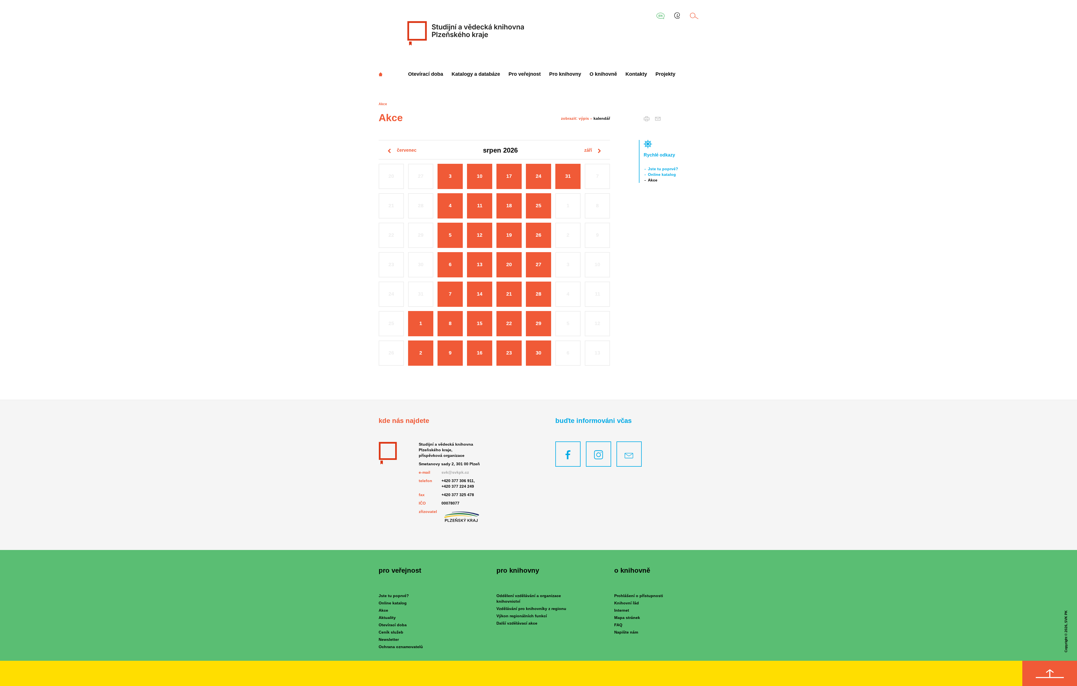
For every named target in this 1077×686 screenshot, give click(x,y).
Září (588, 150)
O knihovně (603, 74)
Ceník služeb (391, 632)
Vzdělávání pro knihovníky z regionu (531, 608)
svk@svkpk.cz (455, 472)
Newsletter (389, 639)
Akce (652, 180)
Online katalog (662, 174)
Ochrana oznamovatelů (401, 646)
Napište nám (626, 632)
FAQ (618, 625)
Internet (621, 610)
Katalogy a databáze (476, 74)
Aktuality (387, 617)
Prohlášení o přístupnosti (638, 595)
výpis (584, 118)
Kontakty (636, 74)
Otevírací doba (425, 74)
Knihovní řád (626, 603)
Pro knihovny (565, 74)
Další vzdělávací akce (516, 623)
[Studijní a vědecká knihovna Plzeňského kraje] (465, 33)
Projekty (665, 74)
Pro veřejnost (524, 74)
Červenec (406, 150)
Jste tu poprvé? (663, 169)
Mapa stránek (627, 617)
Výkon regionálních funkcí (521, 616)
